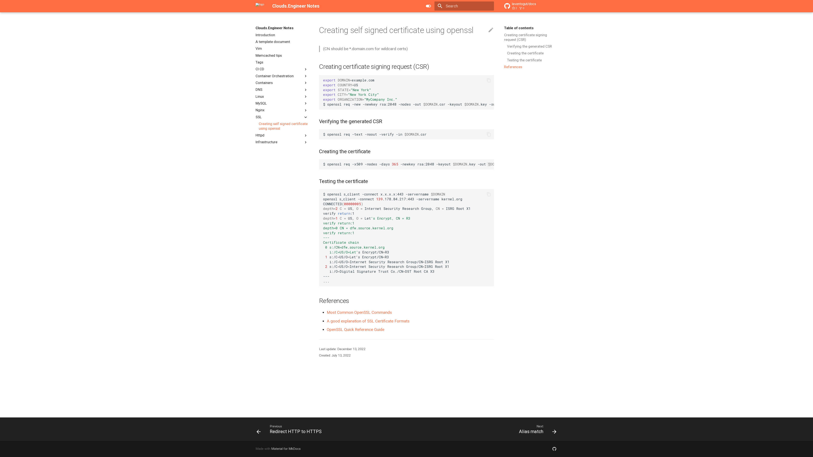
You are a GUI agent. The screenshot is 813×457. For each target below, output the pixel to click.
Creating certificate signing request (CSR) (525, 37)
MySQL (261, 103)
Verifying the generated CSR (529, 46)
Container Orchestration (275, 76)
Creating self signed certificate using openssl (283, 126)
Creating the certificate (525, 53)
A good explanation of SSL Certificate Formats (368, 321)
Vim (259, 48)
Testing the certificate (524, 60)
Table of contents (519, 28)
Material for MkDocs (286, 449)
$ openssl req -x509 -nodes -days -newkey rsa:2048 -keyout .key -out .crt (408, 164)
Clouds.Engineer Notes (274, 28)
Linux (260, 96)
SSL (259, 117)
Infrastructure (266, 142)
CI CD (260, 69)
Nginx (260, 110)
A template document (273, 42)
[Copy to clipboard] (489, 80)
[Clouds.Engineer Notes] (260, 6)
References (513, 67)
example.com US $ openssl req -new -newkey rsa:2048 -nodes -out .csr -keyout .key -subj (408, 92)
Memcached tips (269, 55)
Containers (264, 83)
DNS (259, 89)
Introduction (265, 35)
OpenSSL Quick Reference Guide (355, 329)
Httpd (260, 135)
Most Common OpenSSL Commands (359, 312)
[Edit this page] (491, 30)
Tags (259, 62)
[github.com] (554, 449)
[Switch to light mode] (428, 6)
